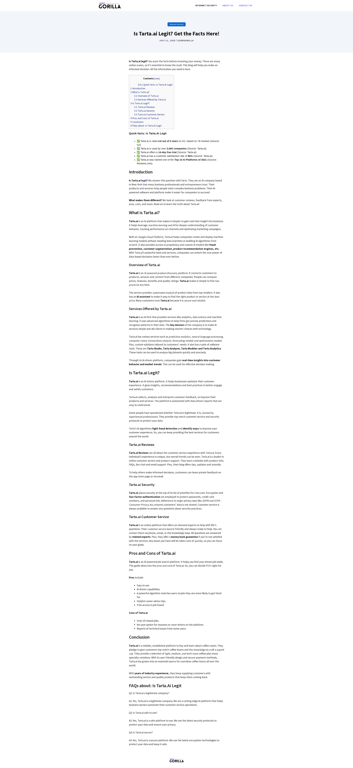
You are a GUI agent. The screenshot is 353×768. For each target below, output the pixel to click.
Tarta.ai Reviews (144, 107)
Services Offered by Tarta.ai (150, 99)
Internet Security (206, 5)
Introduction (137, 88)
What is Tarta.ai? (139, 92)
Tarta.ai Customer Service (149, 114)
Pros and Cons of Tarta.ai (144, 118)
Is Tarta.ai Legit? (139, 103)
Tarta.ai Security (144, 110)
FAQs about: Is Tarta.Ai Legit (146, 125)
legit (143, 180)
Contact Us (245, 5)
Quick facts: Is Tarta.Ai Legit (155, 84)
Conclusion (136, 121)
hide (157, 78)
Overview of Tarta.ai (146, 95)
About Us (227, 5)
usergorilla (186, 40)
